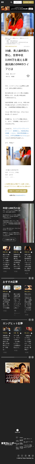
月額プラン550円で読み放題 (17, 191)
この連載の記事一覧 (9, 239)
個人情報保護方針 (21, 440)
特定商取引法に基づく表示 (21, 447)
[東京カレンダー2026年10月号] (17, 372)
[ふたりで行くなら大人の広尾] (17, 8)
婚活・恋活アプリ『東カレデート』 (28, 442)
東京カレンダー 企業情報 (17, 448)
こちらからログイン (20, 195)
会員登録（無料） (28, 2)
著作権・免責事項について (21, 443)
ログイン (18, 2)
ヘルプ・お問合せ (17, 440)
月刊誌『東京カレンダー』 (28, 439)
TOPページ (17, 437)
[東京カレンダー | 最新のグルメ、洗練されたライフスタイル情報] (2, 2)
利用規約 (21, 437)
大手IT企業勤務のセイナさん (18, 135)
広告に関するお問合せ (17, 444)
